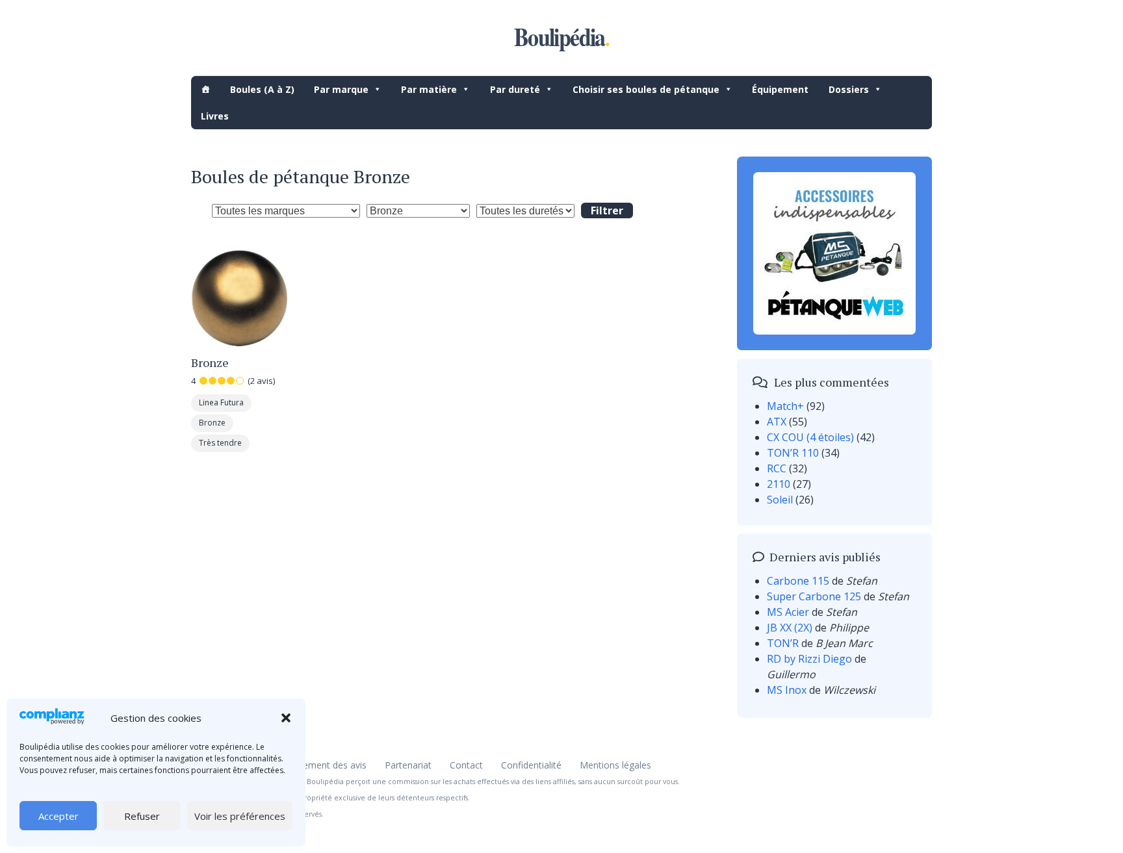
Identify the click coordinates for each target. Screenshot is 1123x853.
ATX (776, 421)
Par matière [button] (429, 89)
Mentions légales (615, 765)
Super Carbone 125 (814, 596)
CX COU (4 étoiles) (810, 437)
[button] (285, 717)
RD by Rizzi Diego (809, 659)
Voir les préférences (239, 815)
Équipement (780, 89)
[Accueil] (205, 89)
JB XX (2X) (789, 627)
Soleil (780, 499)
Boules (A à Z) (262, 89)
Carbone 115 (798, 581)
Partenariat (408, 765)
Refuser (142, 815)
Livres (215, 116)
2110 (778, 484)
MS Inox (787, 690)
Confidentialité (531, 765)
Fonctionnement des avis (314, 765)
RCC (776, 468)
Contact (466, 765)
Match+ (785, 406)
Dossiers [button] (849, 89)
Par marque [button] (341, 89)
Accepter (58, 815)
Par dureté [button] (515, 89)
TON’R (783, 643)
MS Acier (788, 612)
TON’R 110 (793, 453)
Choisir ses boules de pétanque (646, 89)
